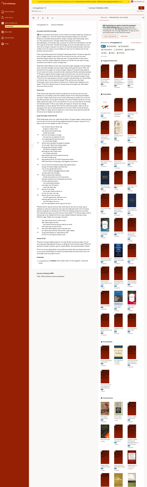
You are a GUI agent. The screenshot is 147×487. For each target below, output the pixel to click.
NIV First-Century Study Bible (132, 162)
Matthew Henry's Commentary (132, 466)
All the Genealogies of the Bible (106, 361)
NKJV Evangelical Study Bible (132, 259)
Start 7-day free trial (110, 36)
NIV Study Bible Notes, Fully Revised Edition (105, 81)
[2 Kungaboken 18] (32, 145)
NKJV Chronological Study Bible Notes (106, 259)
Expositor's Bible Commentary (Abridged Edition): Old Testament (119, 82)
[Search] (141, 8)
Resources (104, 17)
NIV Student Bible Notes (106, 209)
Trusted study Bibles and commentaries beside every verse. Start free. (81, 2)
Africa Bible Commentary (104, 417)
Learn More (124, 36)
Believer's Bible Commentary (132, 417)
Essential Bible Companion (118, 440)
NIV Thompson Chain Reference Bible (132, 210)
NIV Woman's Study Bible (104, 233)
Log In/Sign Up (139, 2)
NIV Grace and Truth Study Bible (106, 186)
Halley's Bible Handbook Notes (105, 466)
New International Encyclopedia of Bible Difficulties (106, 386)
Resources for (111, 43)
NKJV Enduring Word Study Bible (119, 259)
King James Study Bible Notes (133, 113)
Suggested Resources (110, 61)
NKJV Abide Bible (119, 233)
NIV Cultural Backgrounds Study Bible (119, 163)
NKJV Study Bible (105, 306)
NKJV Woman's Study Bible (132, 306)
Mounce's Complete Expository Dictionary (130, 82)
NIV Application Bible (118, 136)
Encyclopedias (107, 342)
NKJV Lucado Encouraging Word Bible (106, 283)
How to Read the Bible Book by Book (119, 466)
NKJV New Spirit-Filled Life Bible (132, 282)
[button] (137, 2)
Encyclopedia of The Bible (118, 361)
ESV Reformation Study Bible (119, 113)
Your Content (124, 17)
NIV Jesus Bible (118, 186)
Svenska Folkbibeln (43, 273)
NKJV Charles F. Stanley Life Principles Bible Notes (132, 235)
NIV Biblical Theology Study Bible (132, 137)
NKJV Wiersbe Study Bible (118, 306)
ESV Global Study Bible (105, 113)
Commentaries (108, 398)
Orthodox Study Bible (118, 329)
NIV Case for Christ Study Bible (106, 162)
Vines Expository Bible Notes (132, 329)
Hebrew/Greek (114, 17)
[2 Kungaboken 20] (96, 145)
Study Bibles (107, 94)
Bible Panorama (105, 439)
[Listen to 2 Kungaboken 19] (52, 18)
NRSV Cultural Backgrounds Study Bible (106, 330)
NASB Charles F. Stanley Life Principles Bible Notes (105, 138)
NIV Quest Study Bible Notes (132, 186)
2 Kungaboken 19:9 (45, 261)
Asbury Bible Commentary (117, 417)
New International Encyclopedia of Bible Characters (133, 362)
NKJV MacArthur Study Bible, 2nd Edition (119, 283)
